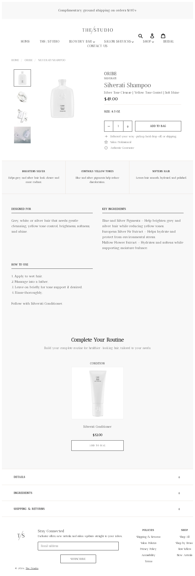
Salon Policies (148, 543)
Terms (148, 561)
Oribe (29, 60)
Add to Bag (158, 126)
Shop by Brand (185, 543)
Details (97, 477)
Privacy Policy (148, 549)
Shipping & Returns (97, 508)
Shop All (185, 536)
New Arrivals (184, 555)
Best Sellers (184, 549)
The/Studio (32, 568)
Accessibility (148, 555)
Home (15, 60)
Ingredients (97, 492)
